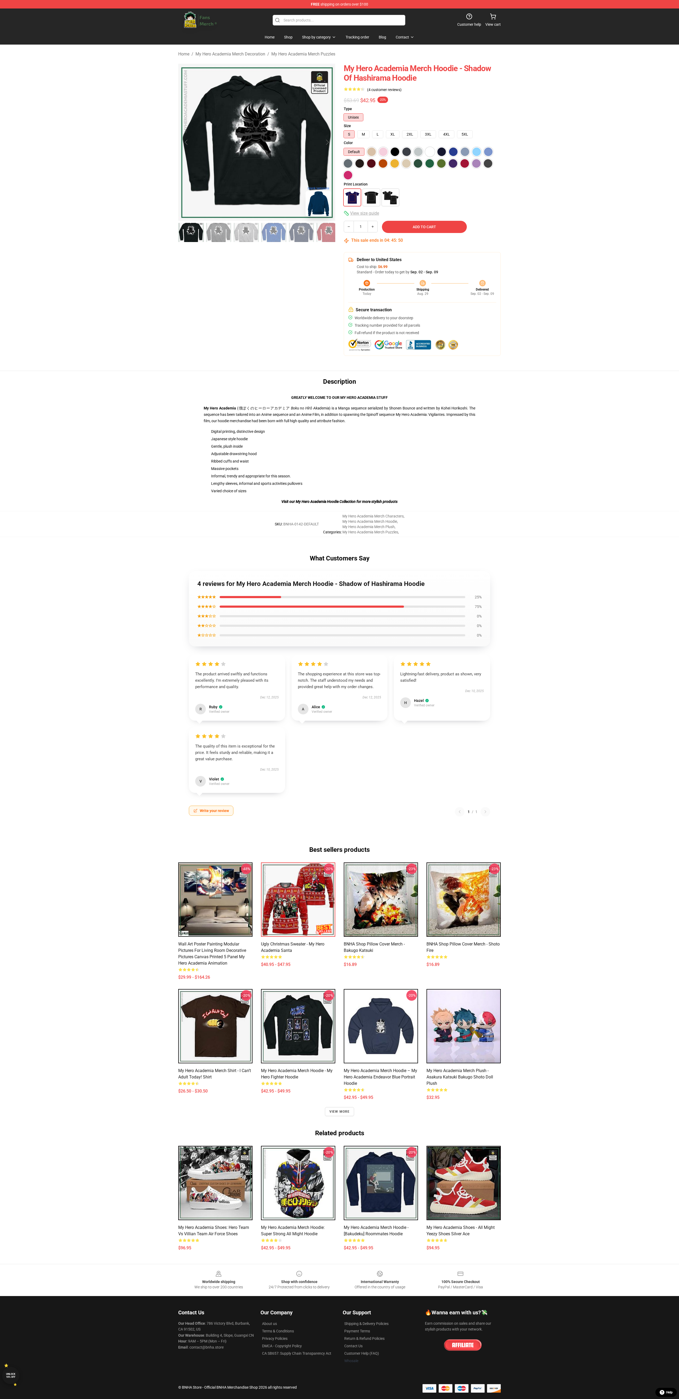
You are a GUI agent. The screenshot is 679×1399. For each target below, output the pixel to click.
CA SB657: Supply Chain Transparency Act (296, 1353)
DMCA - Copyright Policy (282, 1346)
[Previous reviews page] (459, 812)
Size (347, 126)
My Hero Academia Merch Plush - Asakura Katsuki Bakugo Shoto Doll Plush (459, 1077)
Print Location (356, 184)
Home (183, 54)
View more (339, 1111)
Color (348, 143)
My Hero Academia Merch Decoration (230, 54)
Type (348, 109)
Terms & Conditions (278, 1331)
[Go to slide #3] (246, 232)
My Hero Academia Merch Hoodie (369, 521)
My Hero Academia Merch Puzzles (303, 54)
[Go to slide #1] (191, 232)
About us (269, 1324)
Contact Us (353, 1346)
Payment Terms (357, 1331)
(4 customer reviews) (384, 90)
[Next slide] (327, 142)
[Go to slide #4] (273, 232)
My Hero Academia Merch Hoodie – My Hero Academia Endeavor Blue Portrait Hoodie (380, 1077)
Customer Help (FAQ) (361, 1353)
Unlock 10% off (10, 1375)
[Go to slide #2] (218, 232)
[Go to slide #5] (301, 232)
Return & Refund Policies (364, 1338)
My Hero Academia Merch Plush (368, 527)
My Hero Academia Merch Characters (373, 516)
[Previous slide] (186, 142)
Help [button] (669, 1392)
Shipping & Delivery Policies (366, 1324)
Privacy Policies (275, 1338)
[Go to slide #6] (329, 232)
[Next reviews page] (485, 812)
